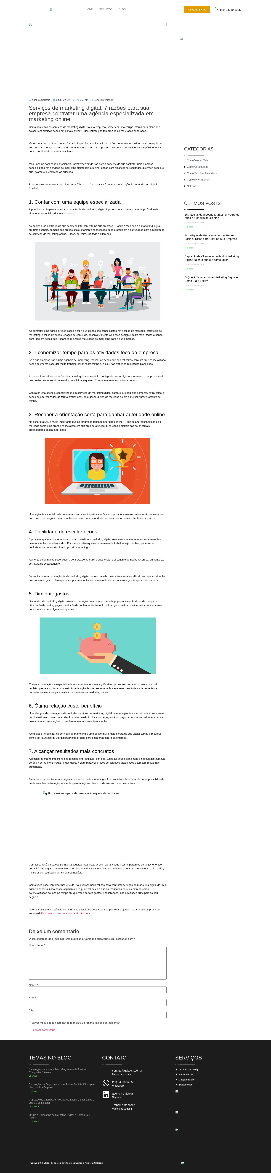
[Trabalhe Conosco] (106, 1106)
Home (89, 9)
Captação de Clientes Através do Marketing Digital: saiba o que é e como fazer (211, 258)
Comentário (37, 945)
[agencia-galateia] (106, 1094)
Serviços (105, 9)
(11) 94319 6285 (230, 9)
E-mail (33, 997)
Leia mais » (189, 227)
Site (31, 1010)
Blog (122, 9)
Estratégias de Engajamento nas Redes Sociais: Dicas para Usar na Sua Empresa (210, 237)
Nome (33, 985)
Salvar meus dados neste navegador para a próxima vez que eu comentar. (76, 1022)
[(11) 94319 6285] (215, 9)
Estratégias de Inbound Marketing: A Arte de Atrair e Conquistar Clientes (211, 216)
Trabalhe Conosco (123, 1105)
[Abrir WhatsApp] (263, 1165)
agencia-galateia (122, 1093)
